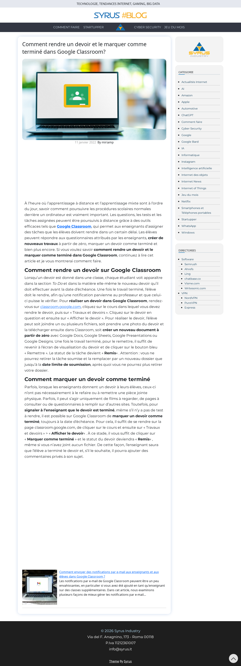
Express (190, 307)
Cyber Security (147, 27)
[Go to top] (233, 658)
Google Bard (190, 141)
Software (188, 259)
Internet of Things (194, 188)
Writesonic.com (195, 288)
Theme (114, 661)
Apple (186, 102)
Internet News (191, 181)
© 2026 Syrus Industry (120, 631)
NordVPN (191, 298)
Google (186, 135)
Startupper (93, 27)
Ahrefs (189, 269)
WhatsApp (189, 226)
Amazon (187, 95)
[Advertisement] (94, 174)
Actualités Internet (194, 82)
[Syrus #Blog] (120, 15)
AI (183, 88)
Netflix (186, 201)
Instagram (188, 161)
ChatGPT (187, 115)
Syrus (128, 661)
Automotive (190, 108)
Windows (188, 232)
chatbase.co (193, 278)
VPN (185, 293)
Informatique (191, 155)
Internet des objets (195, 175)
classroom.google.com (60, 306)
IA (183, 148)
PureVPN (191, 303)
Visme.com (192, 283)
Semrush (191, 264)
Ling (188, 274)
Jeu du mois (174, 27)
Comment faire (66, 27)
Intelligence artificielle (197, 168)
